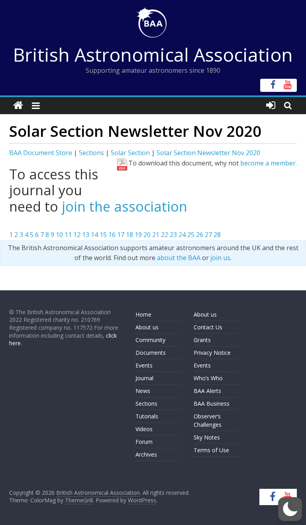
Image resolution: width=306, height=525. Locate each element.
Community (150, 340)
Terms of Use (211, 450)
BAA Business (212, 403)
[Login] (270, 105)
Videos (144, 429)
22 (164, 234)
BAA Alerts (207, 391)
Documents (150, 352)
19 (138, 234)
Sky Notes (207, 437)
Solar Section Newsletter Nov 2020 (208, 152)
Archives (146, 454)
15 (103, 234)
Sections (91, 152)
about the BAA (178, 257)
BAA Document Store (40, 152)
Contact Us (208, 327)
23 (173, 234)
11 (68, 234)
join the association (124, 206)
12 (76, 234)
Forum (144, 441)
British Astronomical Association (153, 54)
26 (199, 234)
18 (129, 234)
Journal (144, 378)
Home (143, 314)
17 (120, 234)
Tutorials (146, 416)
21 (155, 234)
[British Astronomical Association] (18, 105)
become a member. (268, 163)
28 (217, 234)
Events (144, 365)
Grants (202, 340)
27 (208, 234)
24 (182, 234)
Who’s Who (208, 378)
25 (190, 234)
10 (59, 234)
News (142, 391)
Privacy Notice (212, 352)
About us (147, 327)
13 (85, 234)
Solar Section (130, 152)
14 (94, 234)
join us (220, 257)
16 (112, 234)
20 (147, 234)
